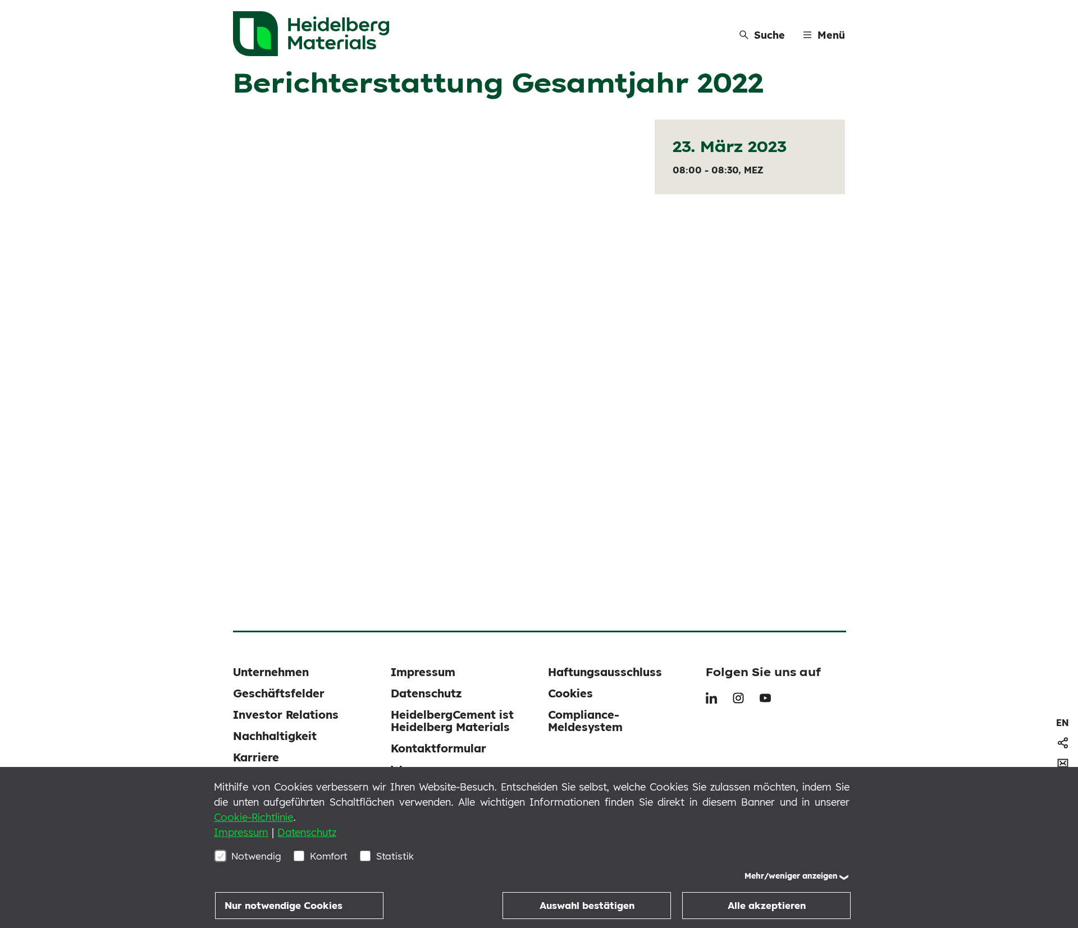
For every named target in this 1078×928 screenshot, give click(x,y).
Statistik (395, 856)
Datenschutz (306, 832)
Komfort (329, 856)
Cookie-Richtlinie (253, 817)
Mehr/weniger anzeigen (791, 876)
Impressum (241, 832)
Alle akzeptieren (767, 905)
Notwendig (256, 856)
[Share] (1062, 742)
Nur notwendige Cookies (283, 905)
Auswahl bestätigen (587, 905)
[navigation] (1062, 722)
